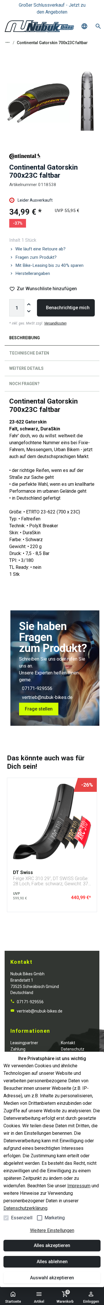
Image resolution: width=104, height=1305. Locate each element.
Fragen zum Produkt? (36, 257)
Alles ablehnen (52, 1261)
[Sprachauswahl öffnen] (84, 26)
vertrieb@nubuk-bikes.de (47, 697)
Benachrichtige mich (68, 307)
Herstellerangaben (32, 273)
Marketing (54, 1217)
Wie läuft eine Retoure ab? (40, 249)
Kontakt (68, 1042)
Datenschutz (72, 1049)
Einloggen (91, 1302)
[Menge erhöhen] (29, 304)
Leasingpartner (24, 1042)
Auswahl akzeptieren (52, 1277)
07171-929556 (37, 688)
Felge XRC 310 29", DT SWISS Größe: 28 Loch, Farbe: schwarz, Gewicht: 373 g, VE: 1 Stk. (52, 881)
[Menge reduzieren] (29, 311)
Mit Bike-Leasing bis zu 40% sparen (49, 265)
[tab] (52, 339)
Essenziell (21, 1217)
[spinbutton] (16, 307)
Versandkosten (55, 323)
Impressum (78, 1185)
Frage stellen (39, 709)
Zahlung (17, 1049)
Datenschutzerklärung (25, 1208)
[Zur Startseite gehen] (39, 26)
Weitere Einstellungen (52, 1230)
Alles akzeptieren (52, 1245)
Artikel (39, 1302)
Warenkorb (65, 1297)
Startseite (13, 1302)
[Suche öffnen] (98, 26)
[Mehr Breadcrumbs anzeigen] (7, 42)
